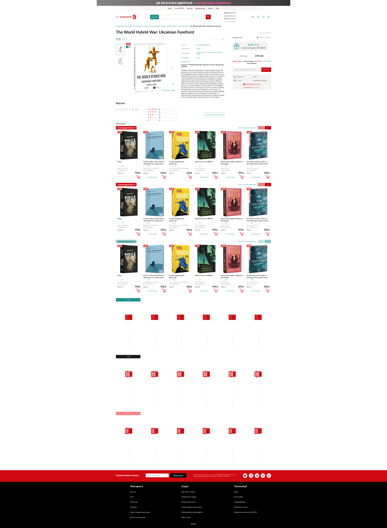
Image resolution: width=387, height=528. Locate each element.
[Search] (208, 17)
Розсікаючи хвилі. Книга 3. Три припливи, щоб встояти (257, 163)
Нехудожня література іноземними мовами (150, 26)
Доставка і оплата (188, 492)
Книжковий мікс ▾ (126, 128)
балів (269, 61)
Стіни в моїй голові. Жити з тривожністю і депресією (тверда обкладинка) (154, 163)
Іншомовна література (124, 26)
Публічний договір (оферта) (192, 512)
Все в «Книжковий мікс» (248, 128)
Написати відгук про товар (214, 115)
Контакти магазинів (137, 517)
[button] (172, 68)
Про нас (133, 492)
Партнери (134, 502)
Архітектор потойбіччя (204, 162)
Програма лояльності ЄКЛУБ (245, 512)
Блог (132, 497)
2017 (198, 58)
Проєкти (133, 507)
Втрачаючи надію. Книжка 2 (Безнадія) (232, 163)
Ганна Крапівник (213, 52)
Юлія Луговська (202, 52)
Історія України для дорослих (176, 163)
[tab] (170, 103)
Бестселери (238, 497)
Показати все (185, 61)
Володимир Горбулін (203, 45)
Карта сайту (186, 517)
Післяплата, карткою (260, 80)
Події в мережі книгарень (140, 512)
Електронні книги (241, 507)
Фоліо (198, 48)
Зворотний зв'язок (188, 502)
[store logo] (128, 17)
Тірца (119, 162)
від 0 (254, 76)
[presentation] (268, 127)
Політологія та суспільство (178, 26)
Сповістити (266, 69)
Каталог (154, 17)
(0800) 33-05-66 (230, 13)
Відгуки (124, 39)
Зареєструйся (237, 61)
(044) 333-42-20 (230, 19)
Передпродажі (240, 502)
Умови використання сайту (191, 507)
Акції (236, 492)
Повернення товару (188, 497)
